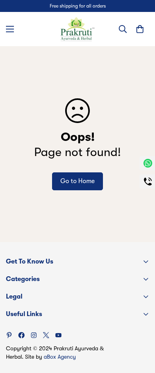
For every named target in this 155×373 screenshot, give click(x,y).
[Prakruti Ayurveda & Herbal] (77, 29)
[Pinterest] (9, 335)
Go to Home (77, 181)
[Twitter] (46, 335)
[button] (140, 29)
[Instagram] (34, 335)
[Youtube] (58, 335)
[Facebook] (21, 335)
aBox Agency (60, 356)
